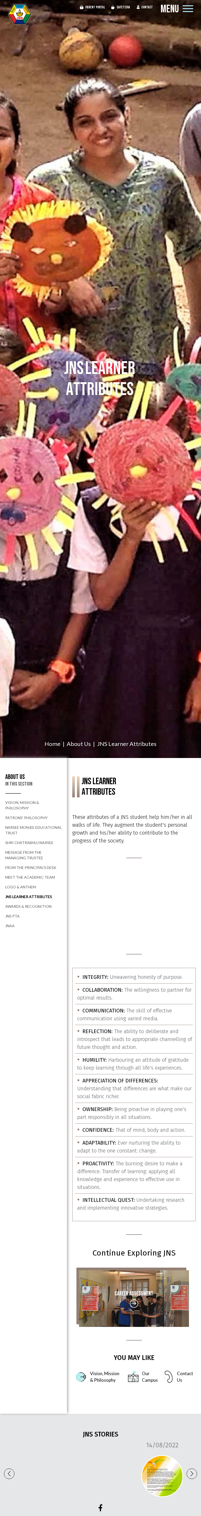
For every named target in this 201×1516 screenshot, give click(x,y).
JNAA (10, 926)
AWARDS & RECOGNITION (28, 906)
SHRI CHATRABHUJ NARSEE (29, 842)
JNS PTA (12, 916)
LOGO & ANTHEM (20, 887)
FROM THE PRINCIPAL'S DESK (30, 867)
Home (52, 743)
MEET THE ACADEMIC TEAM (30, 877)
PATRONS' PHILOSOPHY (26, 817)
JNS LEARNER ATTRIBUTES (28, 896)
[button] (192, 1474)
